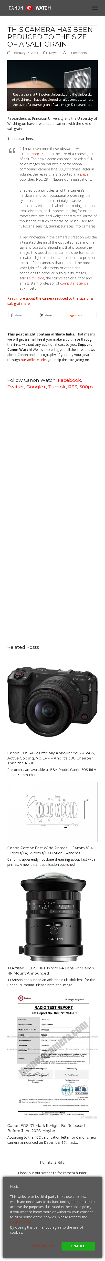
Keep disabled (43, 1246)
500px (86, 387)
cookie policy (20, 1222)
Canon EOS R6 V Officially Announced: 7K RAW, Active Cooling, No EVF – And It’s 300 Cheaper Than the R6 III (51, 758)
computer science (74, 283)
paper (85, 174)
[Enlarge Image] (52, 85)
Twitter (15, 387)
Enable (78, 1246)
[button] (95, 8)
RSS (72, 387)
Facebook (69, 380)
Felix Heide (35, 278)
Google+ (36, 387)
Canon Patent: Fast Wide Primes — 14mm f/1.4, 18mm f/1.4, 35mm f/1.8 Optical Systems (50, 850)
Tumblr (57, 387)
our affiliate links (34, 359)
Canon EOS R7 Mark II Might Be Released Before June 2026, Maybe (46, 1128)
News (53, 52)
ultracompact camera (37, 153)
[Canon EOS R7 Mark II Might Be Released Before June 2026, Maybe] (52, 1055)
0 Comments (78, 52)
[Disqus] (52, 456)
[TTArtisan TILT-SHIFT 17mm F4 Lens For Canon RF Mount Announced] (52, 916)
